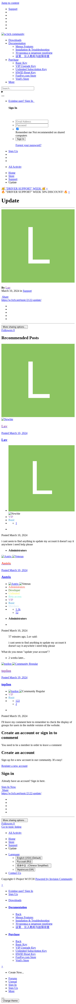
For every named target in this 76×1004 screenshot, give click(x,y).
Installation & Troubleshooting (32, 49)
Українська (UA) (25, 869)
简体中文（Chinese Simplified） (33, 865)
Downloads (14, 40)
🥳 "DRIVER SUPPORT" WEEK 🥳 (23, 188)
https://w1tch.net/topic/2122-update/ (21, 300)
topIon (6, 684)
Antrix (6, 577)
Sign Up (13, 151)
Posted (14, 433)
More (11, 82)
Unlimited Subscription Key (31, 69)
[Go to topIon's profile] (6, 663)
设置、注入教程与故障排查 (32, 56)
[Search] (2, 95)
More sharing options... (14, 327)
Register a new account (14, 765)
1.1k (18, 609)
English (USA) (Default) (29, 858)
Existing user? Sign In (21, 100)
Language (14, 854)
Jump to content (10, 2)
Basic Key (21, 62)
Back (18, 914)
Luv (4, 440)
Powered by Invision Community (53, 878)
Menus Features (24, 46)
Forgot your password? (28, 145)
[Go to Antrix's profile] (6, 556)
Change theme (10, 1000)
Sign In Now (8, 786)
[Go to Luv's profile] (38, 281)
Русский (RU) (24, 861)
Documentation (17, 43)
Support (27, 290)
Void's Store (22, 78)
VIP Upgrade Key (26, 66)
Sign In (20, 139)
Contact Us (14, 872)
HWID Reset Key (26, 72)
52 (17, 612)
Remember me (24, 132)
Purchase (13, 59)
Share (4, 296)
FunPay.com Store (26, 75)
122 (18, 700)
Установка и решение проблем (34, 52)
